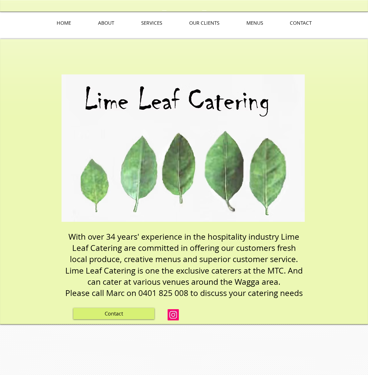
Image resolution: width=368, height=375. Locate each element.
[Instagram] (173, 314)
